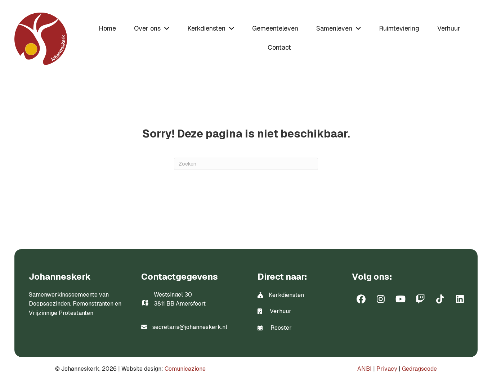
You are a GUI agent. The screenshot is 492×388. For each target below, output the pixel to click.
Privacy (386, 369)
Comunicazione (185, 369)
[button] (361, 299)
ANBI (364, 369)
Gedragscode (419, 369)
